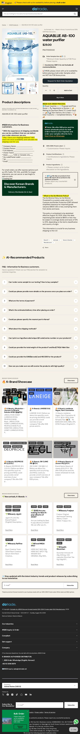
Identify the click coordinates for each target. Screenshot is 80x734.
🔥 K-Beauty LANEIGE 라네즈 (40, 409)
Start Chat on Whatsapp (54, 136)
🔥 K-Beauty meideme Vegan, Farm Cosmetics (64, 409)
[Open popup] (65, 56)
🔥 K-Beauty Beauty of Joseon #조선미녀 (64, 462)
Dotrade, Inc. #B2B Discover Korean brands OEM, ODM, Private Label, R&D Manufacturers (37, 609)
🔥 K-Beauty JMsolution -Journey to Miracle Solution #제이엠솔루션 (14, 410)
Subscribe (71, 705)
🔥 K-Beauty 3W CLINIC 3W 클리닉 (39, 462)
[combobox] (40, 14)
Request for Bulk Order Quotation (60, 81)
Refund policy (29, 712)
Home (4, 25)
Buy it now (60, 97)
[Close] (27, 711)
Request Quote (20, 726)
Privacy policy (39, 712)
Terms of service (49, 712)
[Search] (75, 14)
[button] (3, 9)
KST (27, 613)
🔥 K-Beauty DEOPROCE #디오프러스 (13, 462)
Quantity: (45, 86)
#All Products (13, 25)
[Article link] (40, 412)
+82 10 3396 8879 (9, 664)
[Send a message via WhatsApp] (76, 722)
